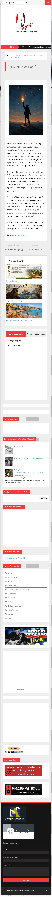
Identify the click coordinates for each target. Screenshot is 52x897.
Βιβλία (10, 581)
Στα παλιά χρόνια (13, 610)
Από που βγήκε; (13, 577)
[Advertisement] (26, 722)
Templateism (29, 890)
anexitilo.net (22, 234)
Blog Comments (17, 334)
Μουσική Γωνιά (13, 598)
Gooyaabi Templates (17, 896)
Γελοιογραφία (12, 585)
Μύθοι (10, 602)
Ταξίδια (10, 614)
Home (11, 55)
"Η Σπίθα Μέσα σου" (12, 57)
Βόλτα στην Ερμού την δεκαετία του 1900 (29, 458)
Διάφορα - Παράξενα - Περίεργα (33, 55)
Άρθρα (18, 55)
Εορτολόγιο (20, 689)
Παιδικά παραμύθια (14, 606)
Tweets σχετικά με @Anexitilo (15, 558)
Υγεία (9, 618)
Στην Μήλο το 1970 (22, 446)
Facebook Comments (36, 334)
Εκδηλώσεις (12, 593)
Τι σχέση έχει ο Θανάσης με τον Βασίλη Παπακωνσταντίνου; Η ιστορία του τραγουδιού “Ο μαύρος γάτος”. (30, 472)
